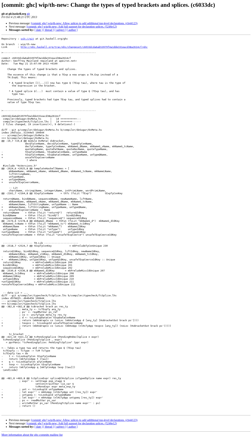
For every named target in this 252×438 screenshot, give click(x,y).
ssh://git (27, 38)
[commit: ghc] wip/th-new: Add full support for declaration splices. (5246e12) (72, 26)
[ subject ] (60, 29)
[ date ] (38, 29)
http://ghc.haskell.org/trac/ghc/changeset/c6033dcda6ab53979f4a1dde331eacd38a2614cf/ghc (84, 47)
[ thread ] (48, 29)
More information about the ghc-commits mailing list (32, 434)
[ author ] (72, 29)
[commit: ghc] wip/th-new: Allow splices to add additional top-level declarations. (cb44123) (84, 23)
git (28, 13)
